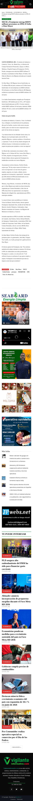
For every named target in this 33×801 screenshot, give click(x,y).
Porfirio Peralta (6, 272)
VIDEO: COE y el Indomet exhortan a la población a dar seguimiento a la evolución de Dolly (20, 497)
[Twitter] (16, 789)
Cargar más (16, 747)
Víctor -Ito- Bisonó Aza (8, 274)
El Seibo (12, 269)
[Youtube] (21, 789)
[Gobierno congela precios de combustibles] (16, 654)
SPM (28, 272)
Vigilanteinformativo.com (11, 768)
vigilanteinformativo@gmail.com (16, 783)
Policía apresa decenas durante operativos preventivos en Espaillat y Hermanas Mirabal (20, 487)
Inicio (3, 12)
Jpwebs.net (18, 797)
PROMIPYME (21, 272)
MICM (24, 269)
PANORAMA (9, 12)
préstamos (14, 272)
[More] (27, 54)
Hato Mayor (18, 269)
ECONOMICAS (18, 12)
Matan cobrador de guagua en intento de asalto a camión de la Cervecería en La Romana (19, 458)
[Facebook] (11, 789)
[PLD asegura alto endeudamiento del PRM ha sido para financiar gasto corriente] (16, 548)
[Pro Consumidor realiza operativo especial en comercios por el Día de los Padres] (16, 719)
